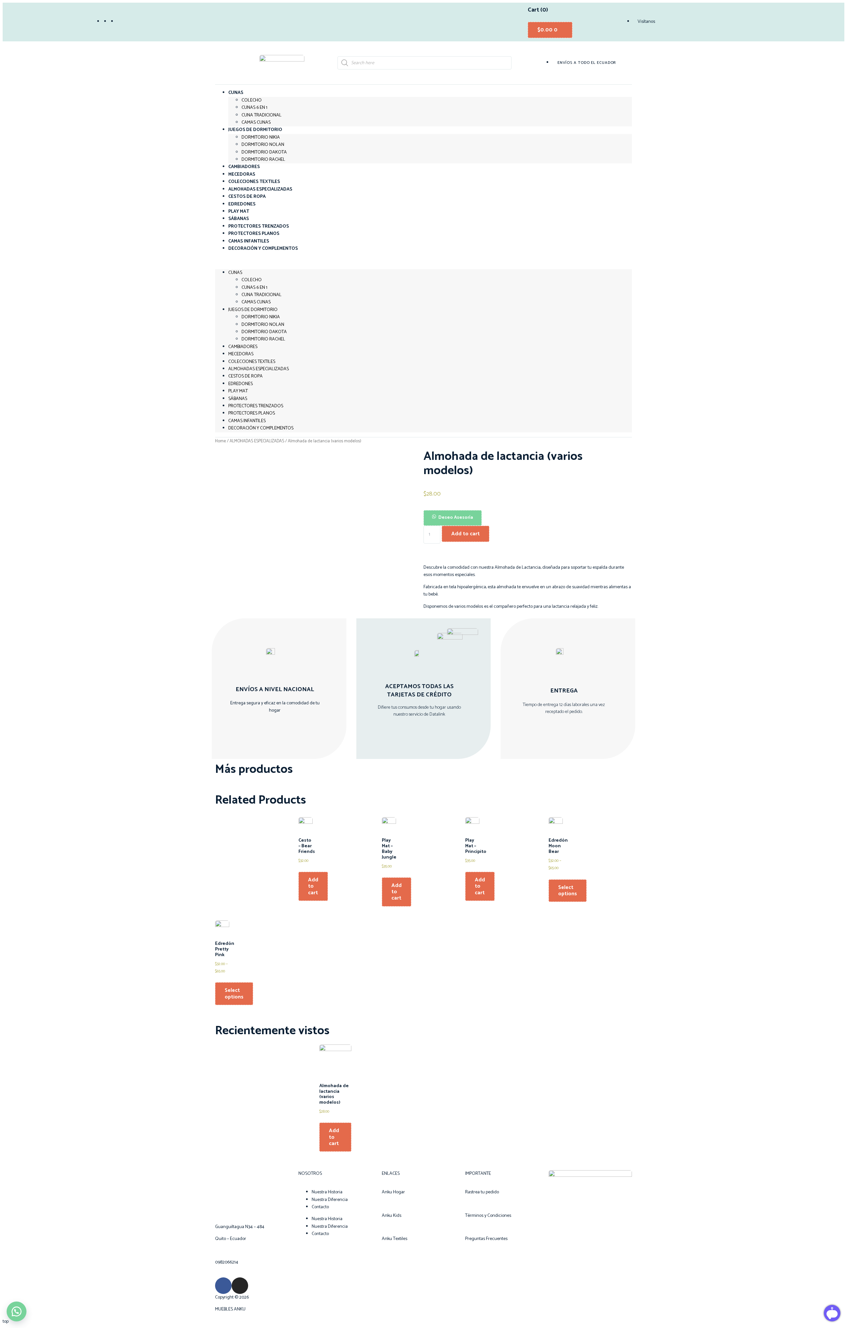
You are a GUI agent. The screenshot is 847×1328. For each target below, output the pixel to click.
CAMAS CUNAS (256, 302)
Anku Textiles (394, 1239)
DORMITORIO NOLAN (263, 145)
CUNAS (235, 93)
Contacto (320, 1207)
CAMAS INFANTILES (247, 421)
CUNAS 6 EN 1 (254, 107)
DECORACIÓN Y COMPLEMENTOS (263, 248)
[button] (423, 260)
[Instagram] (240, 1285)
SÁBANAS (237, 399)
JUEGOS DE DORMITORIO (255, 130)
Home (220, 441)
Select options (567, 890)
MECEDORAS (240, 354)
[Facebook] (223, 1285)
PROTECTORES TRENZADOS (255, 406)
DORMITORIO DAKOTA (264, 152)
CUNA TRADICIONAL (262, 115)
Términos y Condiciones (488, 1215)
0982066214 (226, 1262)
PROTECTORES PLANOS (251, 413)
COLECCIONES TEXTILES (251, 362)
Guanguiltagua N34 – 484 (239, 1227)
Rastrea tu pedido (482, 1192)
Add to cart (465, 533)
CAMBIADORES (242, 347)
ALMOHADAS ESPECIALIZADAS (258, 369)
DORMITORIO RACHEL (263, 159)
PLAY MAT (238, 391)
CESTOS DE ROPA (245, 376)
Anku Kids (391, 1215)
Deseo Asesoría (455, 517)
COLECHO (252, 100)
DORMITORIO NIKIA (261, 137)
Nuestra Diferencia (330, 1200)
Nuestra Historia (327, 1192)
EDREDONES (240, 384)
